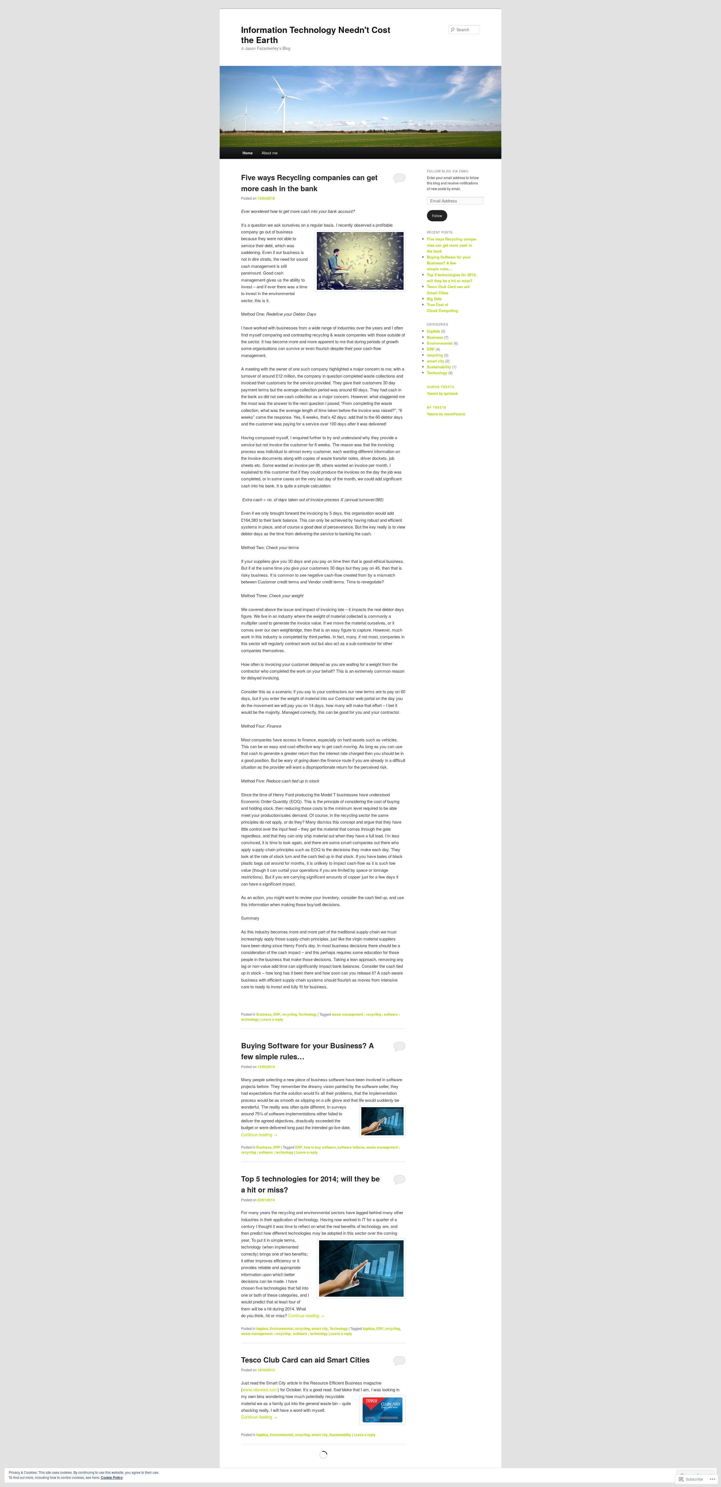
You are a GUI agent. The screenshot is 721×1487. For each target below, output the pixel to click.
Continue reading (259, 1134)
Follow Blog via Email (448, 171)
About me (269, 152)
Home (247, 152)
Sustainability (340, 1434)
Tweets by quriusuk (442, 393)
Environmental (281, 1328)
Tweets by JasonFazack (446, 413)
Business (264, 1014)
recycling (289, 1014)
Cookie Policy (112, 1477)
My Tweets (436, 407)
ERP (276, 1014)
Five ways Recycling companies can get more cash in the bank (452, 244)
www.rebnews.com (260, 1389)
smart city (319, 1328)
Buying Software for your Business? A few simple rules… (449, 262)
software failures (351, 1147)
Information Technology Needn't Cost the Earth (315, 34)
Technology (308, 1014)
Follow (437, 215)
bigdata (262, 1328)
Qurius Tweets (440, 387)
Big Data (434, 298)
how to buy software (320, 1147)
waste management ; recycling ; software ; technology (284, 1333)
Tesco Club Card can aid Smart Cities (305, 1359)
